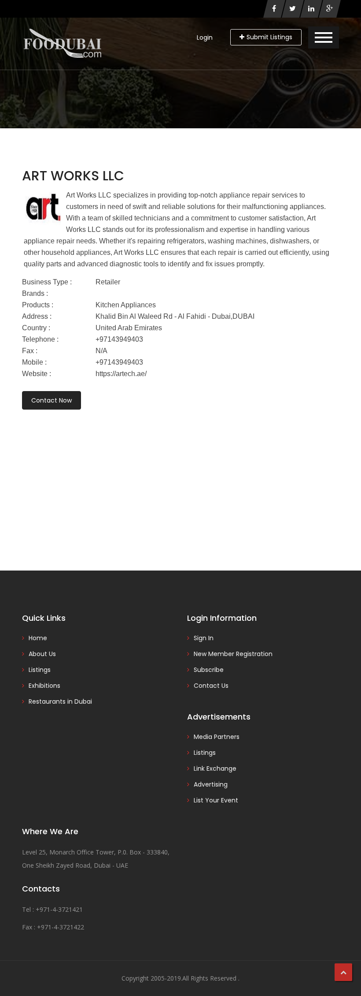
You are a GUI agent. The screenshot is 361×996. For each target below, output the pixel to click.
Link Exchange (215, 768)
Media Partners (216, 736)
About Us (42, 653)
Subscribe (209, 669)
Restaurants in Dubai (60, 701)
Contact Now (51, 400)
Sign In (204, 638)
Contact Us (211, 685)
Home (38, 638)
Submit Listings (269, 37)
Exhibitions (44, 685)
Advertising (211, 784)
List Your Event (216, 800)
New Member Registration (233, 653)
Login (205, 37)
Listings (40, 669)
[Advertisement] (180, 478)
